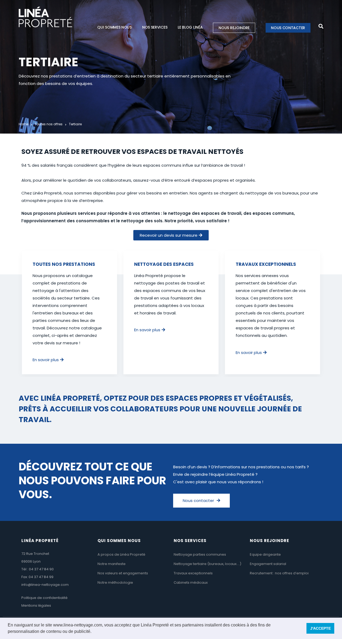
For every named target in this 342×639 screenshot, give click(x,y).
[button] (93, 632)
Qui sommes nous (114, 27)
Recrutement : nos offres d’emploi (279, 573)
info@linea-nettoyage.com (45, 584)
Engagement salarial (268, 563)
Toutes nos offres (49, 124)
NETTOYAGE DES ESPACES (164, 264)
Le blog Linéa (190, 27)
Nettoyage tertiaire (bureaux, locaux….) (207, 563)
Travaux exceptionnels (193, 573)
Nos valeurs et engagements (123, 573)
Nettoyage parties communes (200, 554)
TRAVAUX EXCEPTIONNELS (266, 264)
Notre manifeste (112, 563)
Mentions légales (36, 605)
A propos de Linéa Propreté (121, 554)
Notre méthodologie (115, 582)
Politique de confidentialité (44, 597)
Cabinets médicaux (191, 582)
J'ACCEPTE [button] (320, 628)
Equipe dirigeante (265, 554)
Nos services (154, 27)
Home (23, 124)
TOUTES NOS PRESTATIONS (64, 264)
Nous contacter (288, 27)
